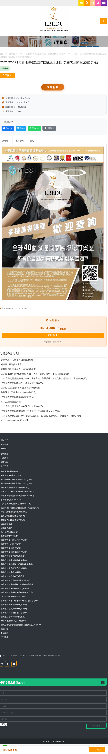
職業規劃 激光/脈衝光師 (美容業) (14, 568)
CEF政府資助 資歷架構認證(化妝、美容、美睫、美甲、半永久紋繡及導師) (35, 374)
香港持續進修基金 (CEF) (11, 475)
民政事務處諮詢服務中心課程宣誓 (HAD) (17, 496)
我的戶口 (4, 448)
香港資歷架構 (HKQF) (9, 471)
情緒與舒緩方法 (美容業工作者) (13, 596)
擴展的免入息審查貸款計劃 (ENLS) (15, 487)
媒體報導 (4, 444)
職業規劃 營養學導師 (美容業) (13, 617)
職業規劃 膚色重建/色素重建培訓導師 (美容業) (19, 601)
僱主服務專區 (6, 524)
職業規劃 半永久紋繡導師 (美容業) (15, 588)
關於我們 (4, 440)
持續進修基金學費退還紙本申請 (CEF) (16, 479)
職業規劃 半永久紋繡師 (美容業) (14, 560)
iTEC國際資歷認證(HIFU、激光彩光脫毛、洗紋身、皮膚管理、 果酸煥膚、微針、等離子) (42, 416)
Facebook (9, 128)
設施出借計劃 (6, 528)
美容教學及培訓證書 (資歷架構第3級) (16, 504)
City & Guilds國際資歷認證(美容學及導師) (20, 388)
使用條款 (4, 637)
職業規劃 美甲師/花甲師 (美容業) (14, 552)
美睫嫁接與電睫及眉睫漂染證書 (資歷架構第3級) (20, 508)
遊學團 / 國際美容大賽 (11, 364)
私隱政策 (4, 633)
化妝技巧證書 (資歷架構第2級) (13, 520)
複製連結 (50, 128)
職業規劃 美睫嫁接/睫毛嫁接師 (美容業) (17, 564)
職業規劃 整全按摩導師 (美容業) (14, 609)
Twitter (22, 128)
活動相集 (4, 458)
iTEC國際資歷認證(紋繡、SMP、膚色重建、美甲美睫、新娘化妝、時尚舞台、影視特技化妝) (44, 378)
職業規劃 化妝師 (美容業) (11, 544)
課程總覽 (13, 54)
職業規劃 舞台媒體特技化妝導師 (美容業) (17, 584)
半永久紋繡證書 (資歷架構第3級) (14, 512)
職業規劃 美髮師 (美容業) (11, 548)
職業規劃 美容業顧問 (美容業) (13, 576)
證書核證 (4, 462)
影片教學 (4, 466)
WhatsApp (35, 128)
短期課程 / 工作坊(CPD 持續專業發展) (18, 392)
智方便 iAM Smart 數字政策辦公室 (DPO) (17, 491)
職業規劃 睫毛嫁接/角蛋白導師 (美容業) (17, 592)
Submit (96, 726)
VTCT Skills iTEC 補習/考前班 (15, 420)
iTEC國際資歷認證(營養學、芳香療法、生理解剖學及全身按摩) (30, 411)
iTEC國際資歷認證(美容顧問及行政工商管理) (22, 406)
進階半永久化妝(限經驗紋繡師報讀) (17, 360)
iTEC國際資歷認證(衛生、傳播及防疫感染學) (45, 54)
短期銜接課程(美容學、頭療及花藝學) (18, 369)
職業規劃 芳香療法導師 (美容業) (14, 605)
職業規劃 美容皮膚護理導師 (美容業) (15, 580)
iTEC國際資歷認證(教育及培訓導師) (17, 397)
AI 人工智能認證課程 (11, 402)
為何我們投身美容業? (9, 532)
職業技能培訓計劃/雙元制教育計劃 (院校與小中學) (21, 625)
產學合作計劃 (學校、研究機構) (13, 621)
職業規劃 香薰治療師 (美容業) (13, 556)
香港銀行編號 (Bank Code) (11, 500)
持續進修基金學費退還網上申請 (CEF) (16, 483)
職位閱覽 (4, 629)
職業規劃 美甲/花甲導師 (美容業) (14, 613)
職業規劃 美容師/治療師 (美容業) (14, 540)
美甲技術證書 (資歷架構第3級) (13, 516)
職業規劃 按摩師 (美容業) (11, 572)
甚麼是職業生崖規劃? (9, 536)
